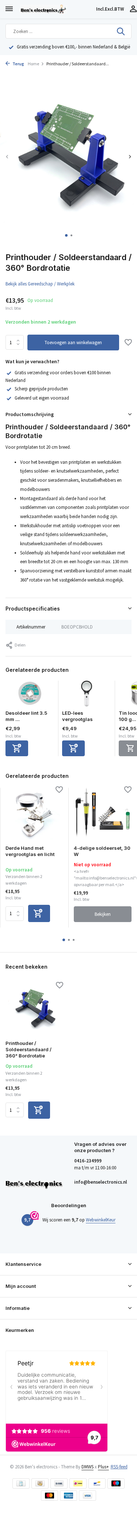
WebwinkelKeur (100, 1220)
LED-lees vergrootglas (77, 716)
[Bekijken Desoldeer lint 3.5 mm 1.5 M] (30, 695)
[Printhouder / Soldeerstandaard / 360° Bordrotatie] (34, 1009)
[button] (66, 235)
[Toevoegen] (16, 748)
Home (33, 63)
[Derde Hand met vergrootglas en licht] (34, 814)
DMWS (87, 1467)
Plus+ (103, 1467)
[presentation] (7, 156)
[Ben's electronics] (56, 9)
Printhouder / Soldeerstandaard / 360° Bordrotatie (28, 1049)
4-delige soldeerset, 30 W (102, 851)
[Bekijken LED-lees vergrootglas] (86, 695)
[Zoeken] (121, 31)
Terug (18, 63)
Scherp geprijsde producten (41, 389)
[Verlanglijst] (128, 343)
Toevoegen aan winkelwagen (73, 342)
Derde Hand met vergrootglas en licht (29, 851)
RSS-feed (119, 1467)
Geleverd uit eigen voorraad (42, 398)
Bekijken (103, 914)
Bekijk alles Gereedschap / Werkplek (40, 284)
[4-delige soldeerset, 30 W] (103, 814)
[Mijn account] (133, 9)
